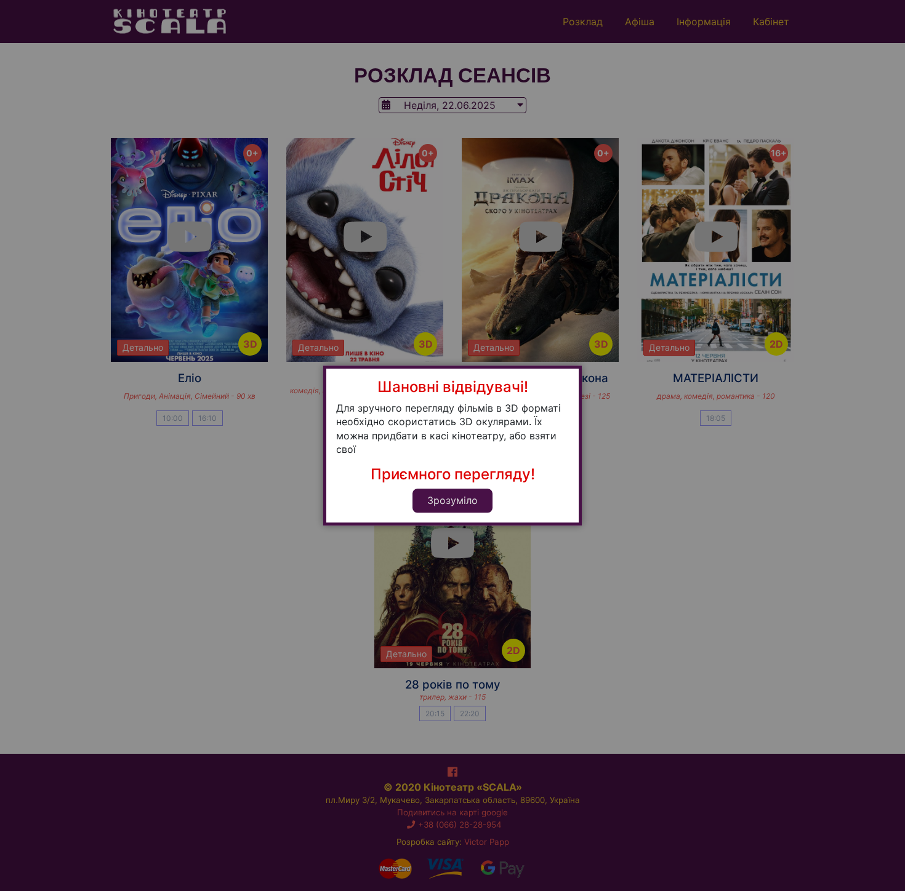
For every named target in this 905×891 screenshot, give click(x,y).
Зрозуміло (452, 500)
